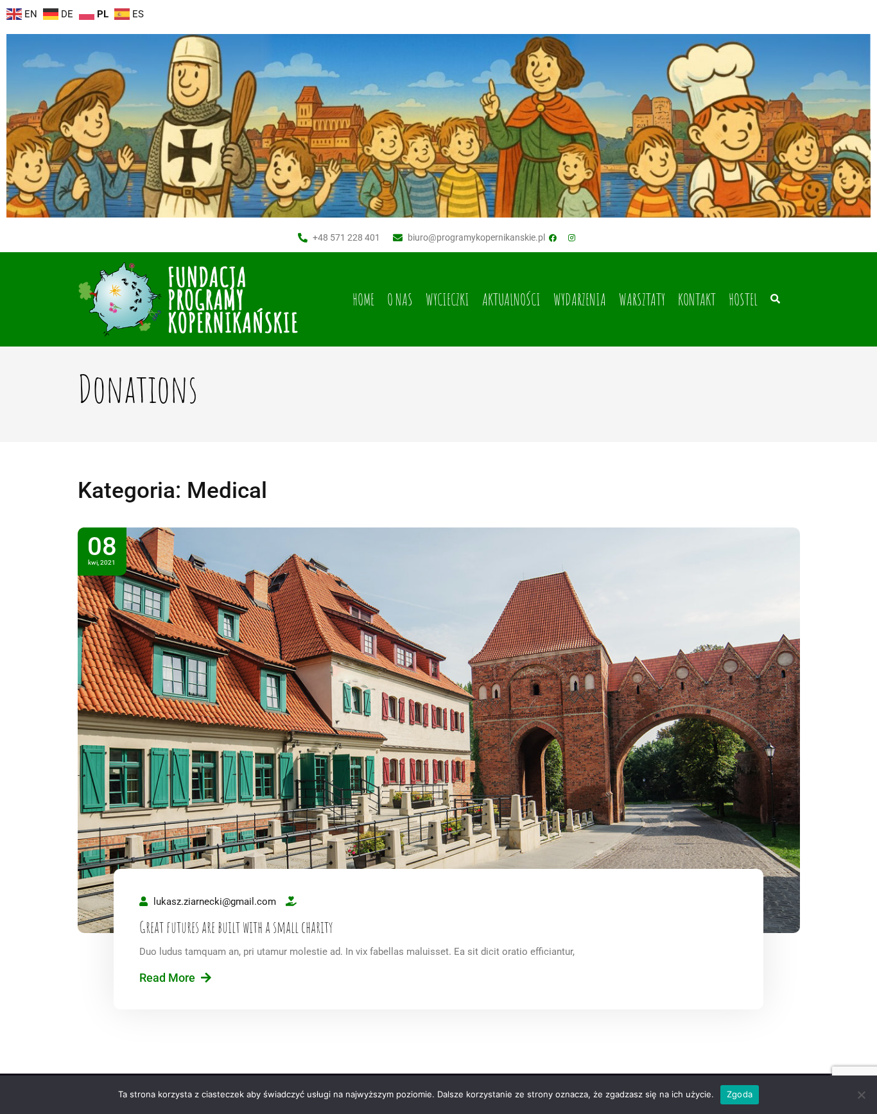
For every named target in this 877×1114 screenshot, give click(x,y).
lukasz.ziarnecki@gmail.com (214, 901)
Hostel (743, 299)
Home (363, 299)
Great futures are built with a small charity (236, 927)
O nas (400, 299)
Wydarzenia (579, 299)
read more (168, 978)
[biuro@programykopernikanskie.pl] (398, 238)
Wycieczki (447, 299)
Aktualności (511, 299)
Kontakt (697, 299)
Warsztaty (642, 299)
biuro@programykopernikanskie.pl (476, 237)
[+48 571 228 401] (303, 238)
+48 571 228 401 (346, 237)
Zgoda (739, 1094)
